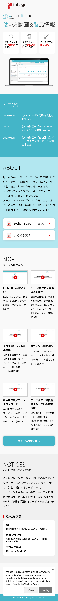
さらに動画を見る (29, 441)
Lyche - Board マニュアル (30, 223)
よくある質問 (22, 235)
